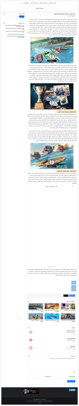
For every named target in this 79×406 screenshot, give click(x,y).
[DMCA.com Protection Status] (72, 390)
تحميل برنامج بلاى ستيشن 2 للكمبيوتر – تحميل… (52, 321)
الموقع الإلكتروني (72, 376)
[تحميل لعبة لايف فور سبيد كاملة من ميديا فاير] (36, 306)
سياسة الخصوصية (36, 401)
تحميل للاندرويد (74, 288)
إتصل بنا (40, 401)
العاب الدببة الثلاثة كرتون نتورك (69, 310)
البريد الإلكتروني (48, 376)
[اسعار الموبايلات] (31, 393)
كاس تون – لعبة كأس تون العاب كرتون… (37, 321)
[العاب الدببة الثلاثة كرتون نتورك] (68, 306)
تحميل (74, 282)
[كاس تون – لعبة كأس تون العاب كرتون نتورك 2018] (36, 316)
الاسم (74, 372)
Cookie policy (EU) (30, 401)
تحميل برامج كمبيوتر (52, 3)
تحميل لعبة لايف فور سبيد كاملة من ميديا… (36, 311)
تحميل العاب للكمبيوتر (43, 3)
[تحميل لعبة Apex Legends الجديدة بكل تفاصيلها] (68, 316)
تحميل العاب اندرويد (34, 3)
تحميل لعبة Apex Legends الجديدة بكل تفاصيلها (68, 321)
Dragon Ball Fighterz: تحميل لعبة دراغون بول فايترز (52, 311)
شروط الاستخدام (45, 401)
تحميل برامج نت (26, 3)
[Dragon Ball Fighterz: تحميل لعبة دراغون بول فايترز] (52, 306)
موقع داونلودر (50, 401)
